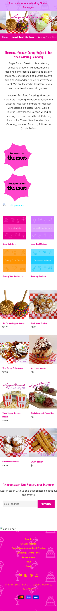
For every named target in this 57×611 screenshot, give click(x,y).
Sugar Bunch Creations (28, 584)
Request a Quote (28, 557)
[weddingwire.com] (14, 205)
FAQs (28, 561)
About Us (28, 539)
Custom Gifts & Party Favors (28, 552)
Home (5, 37)
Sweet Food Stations (23, 37)
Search (28, 566)
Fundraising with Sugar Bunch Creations (29, 548)
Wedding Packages (29, 543)
